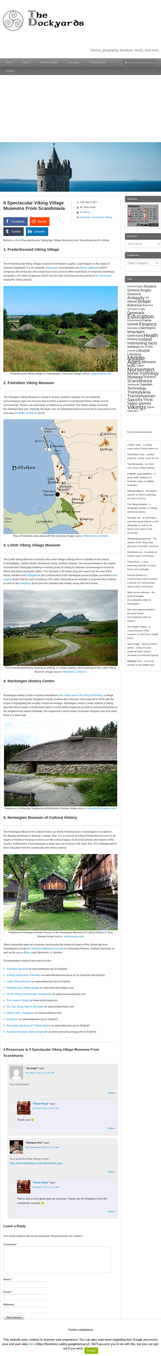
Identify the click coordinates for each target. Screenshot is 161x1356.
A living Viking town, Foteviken (23, 975)
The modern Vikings (17, 1000)
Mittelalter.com (134, 661)
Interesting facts (142, 343)
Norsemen (85, 217)
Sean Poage (133, 644)
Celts (141, 309)
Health (151, 335)
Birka (27, 952)
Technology (136, 388)
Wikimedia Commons (96, 535)
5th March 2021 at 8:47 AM (45, 1108)
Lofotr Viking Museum (18, 981)
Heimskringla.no (135, 491)
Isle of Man (146, 346)
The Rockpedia (135, 464)
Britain (144, 301)
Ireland (133, 347)
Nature (140, 365)
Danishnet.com (135, 552)
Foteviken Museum (17, 968)
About (26, 62)
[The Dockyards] (46, 7)
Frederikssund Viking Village (22, 987)
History (86, 212)
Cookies (10, 70)
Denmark (135, 312)
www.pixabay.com (101, 373)
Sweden (146, 384)
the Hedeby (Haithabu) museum (45, 948)
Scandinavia (98, 217)
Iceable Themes (94, 1351)
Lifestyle (143, 350)
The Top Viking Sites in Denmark (25, 1006)
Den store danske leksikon (141, 609)
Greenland (135, 335)
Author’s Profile (49, 62)
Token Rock (133, 561)
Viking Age (52, 267)
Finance (148, 324)
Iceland (145, 339)
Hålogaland (33, 575)
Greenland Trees (136, 454)
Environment (134, 320)
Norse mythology (143, 373)
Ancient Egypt (135, 286)
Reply (111, 1093)
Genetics (133, 328)
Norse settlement (89, 267)
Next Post (110, 1338)
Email (8, 1292)
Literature (74, 62)
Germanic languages (141, 330)
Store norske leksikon (138, 592)
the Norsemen (103, 275)
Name (8, 1279)
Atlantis (132, 301)
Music (131, 366)
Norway (135, 377)
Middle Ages (136, 360)
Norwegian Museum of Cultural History (28, 1025)
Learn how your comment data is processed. (73, 1330)
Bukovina (134, 305)
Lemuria (131, 350)
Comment (10, 1244)
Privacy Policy (98, 62)
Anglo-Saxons (139, 292)
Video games (139, 403)
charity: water (134, 444)
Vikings (109, 217)
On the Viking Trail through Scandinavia (29, 994)
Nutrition (149, 377)
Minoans (149, 362)
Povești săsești (135, 575)
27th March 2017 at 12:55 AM (39, 1073)
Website (8, 1304)
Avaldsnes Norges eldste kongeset (26, 1031)
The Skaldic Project (137, 626)
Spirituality (133, 384)
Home (8, 62)
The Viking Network (137, 504)
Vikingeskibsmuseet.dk (139, 538)
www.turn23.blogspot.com (101, 808)
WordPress (58, 1351)
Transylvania (139, 392)
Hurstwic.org (133, 517)
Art (147, 297)
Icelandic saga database (139, 473)
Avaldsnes (12, 1019)
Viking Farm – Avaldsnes (20, 1012)
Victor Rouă (41, 1103)
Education (140, 316)
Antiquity (136, 297)
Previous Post (13, 1338)
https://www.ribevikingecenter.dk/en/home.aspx (36, 1163)
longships (25, 583)
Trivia (148, 399)
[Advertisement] (80, 108)
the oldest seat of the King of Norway (80, 695)
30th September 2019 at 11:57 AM (42, 1147)
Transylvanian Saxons (141, 397)
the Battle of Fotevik (25, 413)
